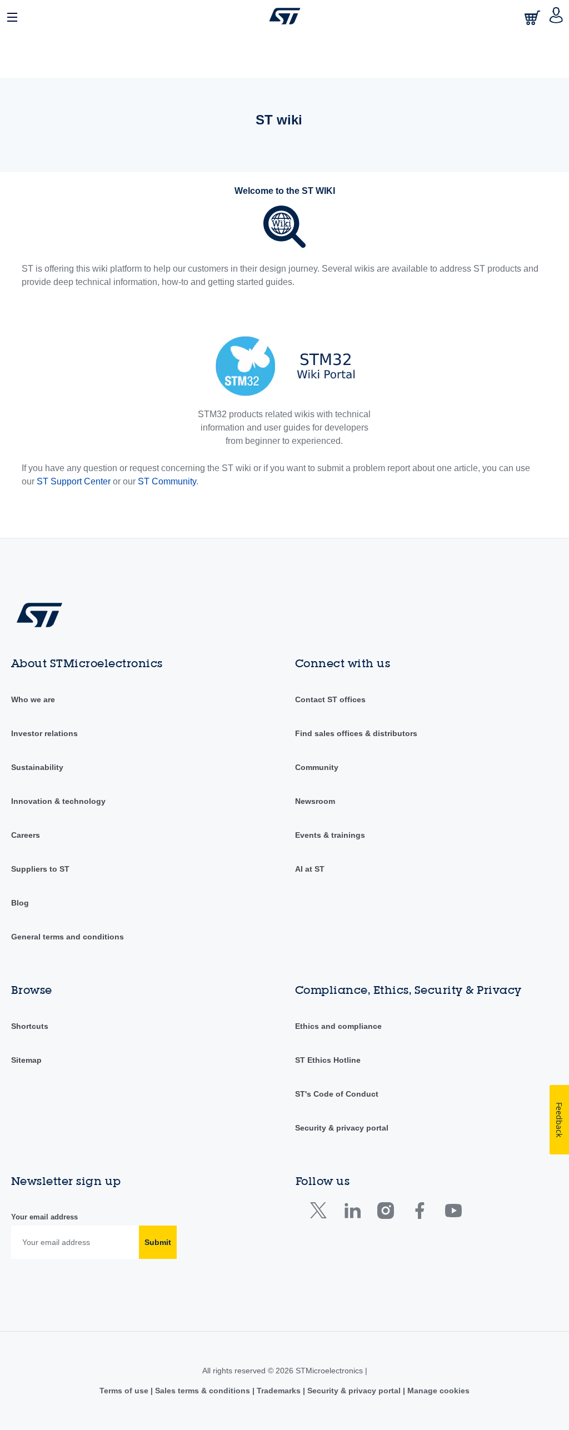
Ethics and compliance (338, 1026)
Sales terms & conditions (202, 1390)
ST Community (167, 481)
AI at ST (310, 868)
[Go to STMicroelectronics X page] (320, 1213)
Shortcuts (29, 1026)
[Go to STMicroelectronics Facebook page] (419, 1213)
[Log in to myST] (556, 16)
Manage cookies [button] (437, 1390)
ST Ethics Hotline (328, 1060)
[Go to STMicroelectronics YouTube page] (453, 1213)
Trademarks (278, 1390)
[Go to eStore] (533, 17)
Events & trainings (330, 835)
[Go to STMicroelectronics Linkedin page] (352, 1213)
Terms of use (125, 1390)
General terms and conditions (67, 936)
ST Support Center (74, 481)
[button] (13, 16)
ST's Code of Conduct (336, 1093)
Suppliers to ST (40, 868)
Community (316, 767)
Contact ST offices (330, 699)
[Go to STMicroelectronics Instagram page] (385, 1213)
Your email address (44, 1217)
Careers (25, 835)
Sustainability (37, 767)
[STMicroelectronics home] (285, 16)
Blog (20, 902)
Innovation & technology (58, 801)
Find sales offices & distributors (356, 733)
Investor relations (44, 733)
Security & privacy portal (341, 1127)
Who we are (33, 699)
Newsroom (315, 801)
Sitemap (26, 1060)
